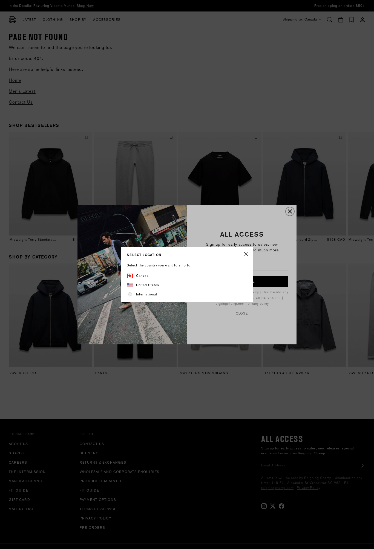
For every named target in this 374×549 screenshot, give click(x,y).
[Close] (246, 254)
